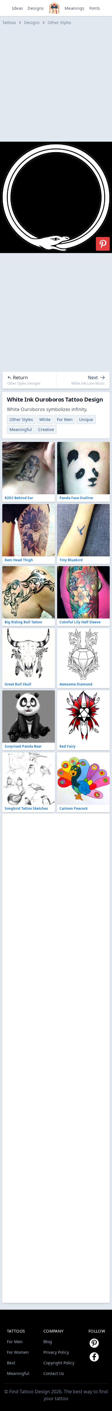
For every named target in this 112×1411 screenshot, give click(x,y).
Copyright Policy (58, 1362)
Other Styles (59, 22)
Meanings (75, 8)
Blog (47, 1341)
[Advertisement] (56, 83)
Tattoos (9, 22)
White (45, 419)
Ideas (17, 8)
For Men (65, 419)
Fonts (94, 8)
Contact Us (53, 1373)
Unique (86, 419)
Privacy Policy (56, 1352)
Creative (46, 429)
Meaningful (20, 429)
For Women (18, 1352)
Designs (36, 8)
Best (11, 1362)
